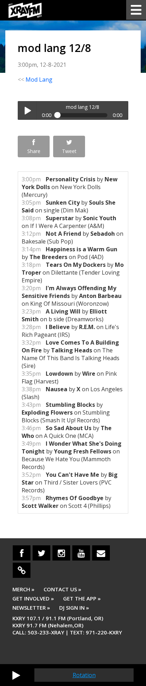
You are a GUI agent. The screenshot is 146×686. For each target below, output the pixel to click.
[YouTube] (81, 553)
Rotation (84, 675)
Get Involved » (33, 598)
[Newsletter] (101, 553)
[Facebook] (21, 553)
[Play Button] (16, 675)
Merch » (23, 589)
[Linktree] (21, 570)
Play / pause (27, 110)
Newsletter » (31, 607)
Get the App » (82, 598)
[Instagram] (61, 553)
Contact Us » (62, 589)
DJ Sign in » (74, 607)
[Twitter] (41, 553)
